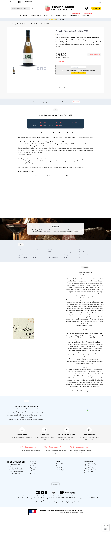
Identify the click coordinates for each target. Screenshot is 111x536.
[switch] (105, 529)
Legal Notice (33, 470)
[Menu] (108, 525)
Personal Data (33, 474)
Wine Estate (76, 102)
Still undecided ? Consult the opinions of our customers (80, 452)
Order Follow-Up (34, 466)
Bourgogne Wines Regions (89, 468)
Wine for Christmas (61, 472)
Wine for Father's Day (61, 474)
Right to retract (34, 468)
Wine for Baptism (60, 470)
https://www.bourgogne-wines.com (87, 391)
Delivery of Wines (60, 464)
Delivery (57, 78)
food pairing (44, 102)
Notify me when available (78, 73)
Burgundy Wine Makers (88, 472)
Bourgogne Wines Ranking (89, 464)
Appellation (65, 102)
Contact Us (55, 484)
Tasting (33, 102)
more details (59, 49)
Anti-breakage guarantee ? (61, 83)
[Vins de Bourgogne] (59, 8)
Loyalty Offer (33, 464)
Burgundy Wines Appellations (89, 470)
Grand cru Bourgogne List (89, 466)
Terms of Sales (33, 472)
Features (54, 102)
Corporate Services (61, 466)
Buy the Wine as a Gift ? (61, 88)
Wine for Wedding (60, 468)
